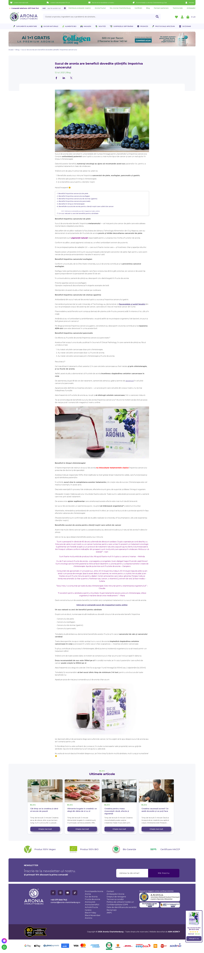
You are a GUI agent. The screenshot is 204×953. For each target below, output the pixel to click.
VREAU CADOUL (123, 481)
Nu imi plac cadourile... (123, 488)
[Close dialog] (141, 465)
